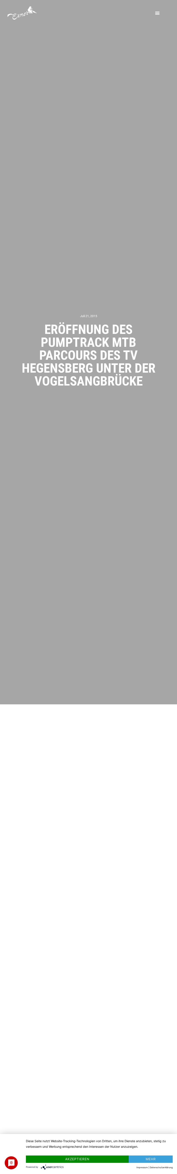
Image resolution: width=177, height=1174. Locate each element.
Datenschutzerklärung (161, 1167)
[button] (157, 13)
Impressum (142, 1167)
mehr (151, 1159)
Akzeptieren (77, 1159)
